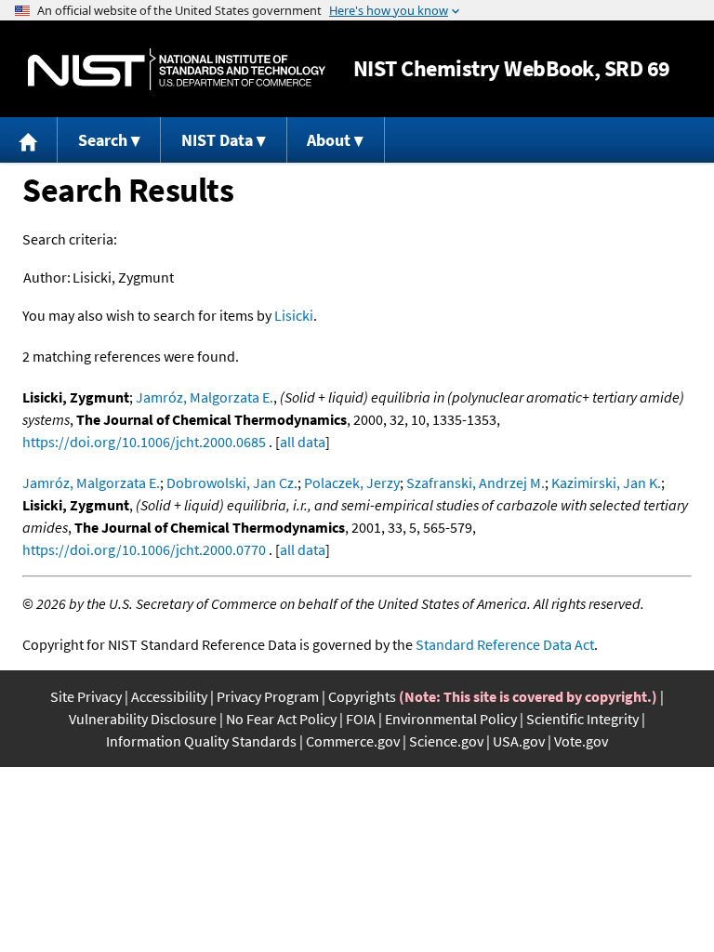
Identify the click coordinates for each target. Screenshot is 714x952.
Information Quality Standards (201, 741)
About (328, 140)
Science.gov (446, 741)
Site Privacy (86, 696)
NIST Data (217, 140)
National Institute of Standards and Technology (176, 69)
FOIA (361, 718)
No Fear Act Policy (281, 718)
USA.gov (519, 741)
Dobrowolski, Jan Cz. (232, 482)
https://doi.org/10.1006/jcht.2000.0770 (144, 549)
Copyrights (362, 696)
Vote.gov (581, 741)
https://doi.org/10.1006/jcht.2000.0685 (144, 441)
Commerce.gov (353, 741)
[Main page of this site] (29, 140)
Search (102, 140)
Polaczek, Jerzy (352, 482)
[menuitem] (29, 140)
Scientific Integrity (582, 718)
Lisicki (293, 315)
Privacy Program (268, 696)
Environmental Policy (451, 718)
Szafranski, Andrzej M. (475, 482)
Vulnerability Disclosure (143, 718)
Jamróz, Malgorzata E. (204, 397)
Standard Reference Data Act (505, 644)
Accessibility (169, 696)
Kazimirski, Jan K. (606, 482)
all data (302, 441)
